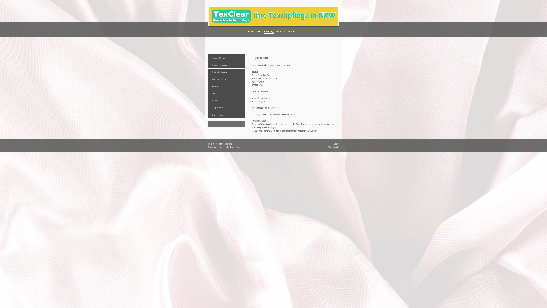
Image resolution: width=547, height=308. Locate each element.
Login (336, 143)
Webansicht (333, 147)
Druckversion (217, 143)
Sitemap (228, 143)
